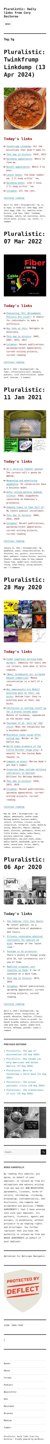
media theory (33, 833)
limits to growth (28, 1019)
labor (26, 213)
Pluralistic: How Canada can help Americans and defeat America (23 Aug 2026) (23, 1062)
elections (8, 553)
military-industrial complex (18, 836)
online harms (10, 219)
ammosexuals (17, 816)
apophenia (8, 551)
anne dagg (32, 208)
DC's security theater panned (24, 469)
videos (7, 847)
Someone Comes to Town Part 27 (25, 507)
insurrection (35, 553)
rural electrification (25, 375)
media (22, 833)
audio (17, 551)
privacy (21, 219)
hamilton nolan (34, 210)
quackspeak (24, 842)
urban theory (18, 565)
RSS (6, 1399)
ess (16, 553)
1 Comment (25, 377)
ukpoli (36, 844)
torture (7, 1028)
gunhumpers (27, 830)
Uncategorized (27, 205)
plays (38, 839)
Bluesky (8, 1413)
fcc (23, 210)
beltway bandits (11, 819)
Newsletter (10, 1392)
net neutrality (30, 216)
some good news (11, 1025)
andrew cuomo (31, 816)
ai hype (7, 208)
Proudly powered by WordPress (29, 1439)
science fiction (28, 556)
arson (17, 1014)
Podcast (8, 1385)
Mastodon (9, 1406)
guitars (23, 553)
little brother (11, 833)
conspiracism (10, 825)
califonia (17, 822)
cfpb (18, 210)
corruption (23, 825)
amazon (7, 816)
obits (42, 216)
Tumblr (8, 1427)
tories (27, 844)
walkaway (17, 1028)
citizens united (32, 822)
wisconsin (16, 847)
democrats (16, 828)
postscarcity (37, 1022)
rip (29, 219)
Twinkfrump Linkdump (18, 146)
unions (36, 219)
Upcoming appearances (19, 159)
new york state (26, 839)
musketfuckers (10, 839)
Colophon (11, 191)
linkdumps (8, 216)
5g (38, 205)
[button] (25, 1122)
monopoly (37, 372)
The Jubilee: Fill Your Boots (25, 921)
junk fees (17, 213)
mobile (18, 216)
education (16, 1016)
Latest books (14, 175)
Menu (7, 24)
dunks (6, 830)
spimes (23, 1025)
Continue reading (14, 198)
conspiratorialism (31, 551)
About (7, 1370)
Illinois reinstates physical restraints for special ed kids (25, 940)
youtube (27, 1028)
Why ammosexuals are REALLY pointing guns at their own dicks (23, 693)
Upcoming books (15, 183)
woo (5, 567)
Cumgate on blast (16, 761)
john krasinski (11, 1019)
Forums (8, 1378)
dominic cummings (31, 828)
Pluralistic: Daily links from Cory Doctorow (20, 12)
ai (42, 205)
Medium (8, 1420)
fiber (6, 372)
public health (10, 842)
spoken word (22, 562)
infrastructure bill (21, 372)
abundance (8, 1014)
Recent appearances (17, 167)
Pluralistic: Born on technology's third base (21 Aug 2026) (26, 1074)
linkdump (36, 213)
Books (7, 1363)
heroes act (40, 830)
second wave (16, 844)
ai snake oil (19, 208)
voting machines (34, 565)
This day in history (18, 154)
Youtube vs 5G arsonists (21, 951)
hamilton (27, 1016)
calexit (7, 822)
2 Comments (15, 567)
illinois (38, 1016)
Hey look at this (16, 328)
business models (29, 819)
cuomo (33, 825)
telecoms (14, 377)
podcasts (8, 375)
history (7, 213)
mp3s (6, 556)
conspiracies (28, 1014)
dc (43, 551)
